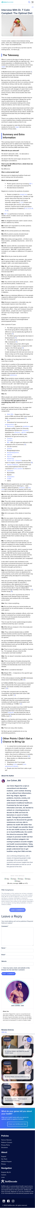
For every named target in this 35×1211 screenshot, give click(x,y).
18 (11, 591)
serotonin (17, 432)
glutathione (26, 426)
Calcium (9, 455)
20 (7, 688)
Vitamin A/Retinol (12, 465)
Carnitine (10, 440)
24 (29, 756)
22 (21, 704)
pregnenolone (9, 424)
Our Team (4, 1159)
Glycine (9, 456)
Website (4, 961)
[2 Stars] (13, 879)
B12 (8, 442)
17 (31, 590)
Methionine (10, 426)
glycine (23, 432)
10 (32, 208)
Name (3, 948)
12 (7, 210)
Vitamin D (18, 461)
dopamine (25, 430)
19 (24, 680)
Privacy (3, 1164)
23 (10, 716)
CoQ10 (9, 479)
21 (14, 695)
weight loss (23, 194)
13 (12, 334)
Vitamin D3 (10, 461)
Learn (3, 1177)
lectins (15, 764)
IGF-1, (31, 184)
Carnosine (10, 471)
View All (4, 1032)
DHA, (8, 414)
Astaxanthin (10, 477)
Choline (9, 448)
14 (25, 418)
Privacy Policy (5, 1145)
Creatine (9, 438)
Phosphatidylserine (13, 452)
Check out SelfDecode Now (17, 1124)
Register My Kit (6, 1172)
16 (31, 462)
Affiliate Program (6, 1161)
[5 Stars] (17, 881)
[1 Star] (7, 879)
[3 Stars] (20, 879)
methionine (13, 375)
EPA (12, 414)
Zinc (8, 420)
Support (3, 1156)
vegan (3, 67)
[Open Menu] (32, 2)
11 (5, 210)
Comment (5, 926)
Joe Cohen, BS (14, 780)
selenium (22, 488)
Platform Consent (6, 1142)
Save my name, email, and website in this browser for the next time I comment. (15, 969)
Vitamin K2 (10, 459)
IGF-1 (5, 214)
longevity (11, 712)
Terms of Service (6, 1140)
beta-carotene (18, 469)
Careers (3, 1175)
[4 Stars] (27, 879)
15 (25, 444)
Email (3, 955)
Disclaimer (4, 1147)
